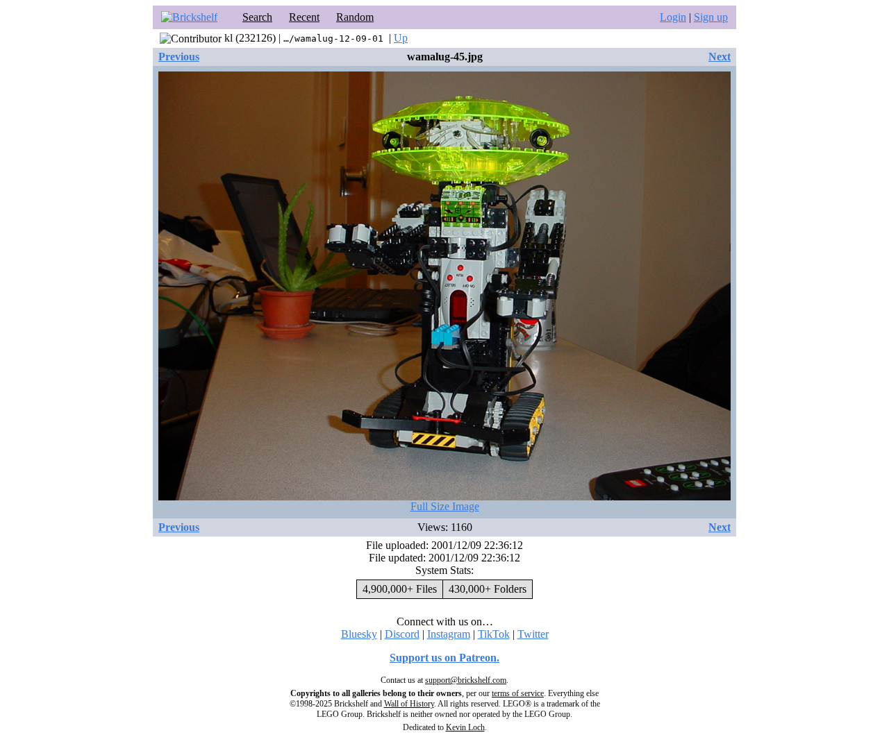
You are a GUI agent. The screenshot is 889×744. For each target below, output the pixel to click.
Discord (402, 634)
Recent (304, 17)
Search (257, 17)
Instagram (448, 634)
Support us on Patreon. (444, 657)
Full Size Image (444, 506)
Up (401, 38)
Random (355, 17)
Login (673, 17)
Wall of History (409, 704)
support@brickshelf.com (465, 680)
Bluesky (359, 634)
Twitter (533, 634)
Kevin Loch (465, 727)
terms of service (518, 693)
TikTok (494, 634)
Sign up (711, 17)
